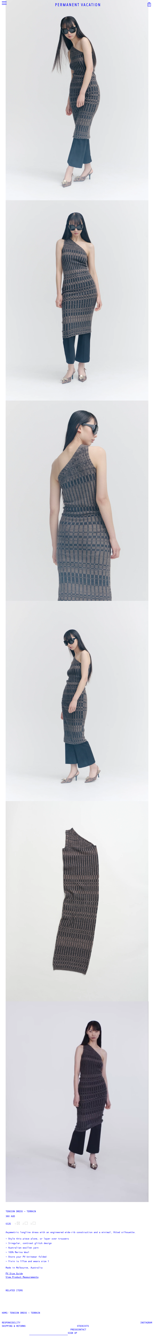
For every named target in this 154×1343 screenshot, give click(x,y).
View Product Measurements (22, 1277)
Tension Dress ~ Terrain (21, 1211)
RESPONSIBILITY (11, 1323)
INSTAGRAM (146, 1323)
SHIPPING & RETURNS (14, 1326)
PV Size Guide (14, 1274)
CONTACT (81, 1330)
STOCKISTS (83, 1326)
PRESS (73, 1330)
